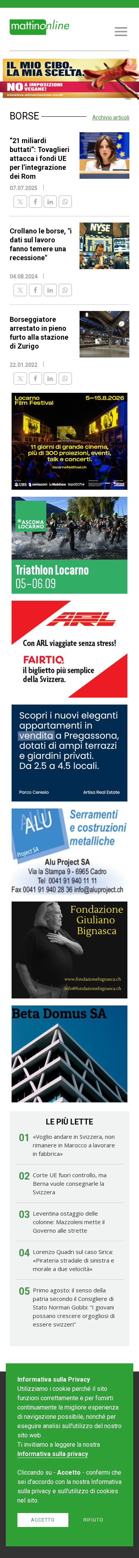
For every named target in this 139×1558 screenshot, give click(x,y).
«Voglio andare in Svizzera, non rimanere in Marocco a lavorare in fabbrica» (74, 1145)
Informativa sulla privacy (52, 1454)
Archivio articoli (110, 117)
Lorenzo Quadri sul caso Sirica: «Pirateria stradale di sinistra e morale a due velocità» (73, 1260)
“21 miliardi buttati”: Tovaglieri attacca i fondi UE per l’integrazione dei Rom (40, 158)
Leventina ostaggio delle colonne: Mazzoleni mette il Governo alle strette (69, 1221)
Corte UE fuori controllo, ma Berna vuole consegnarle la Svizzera (70, 1183)
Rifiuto (93, 1520)
